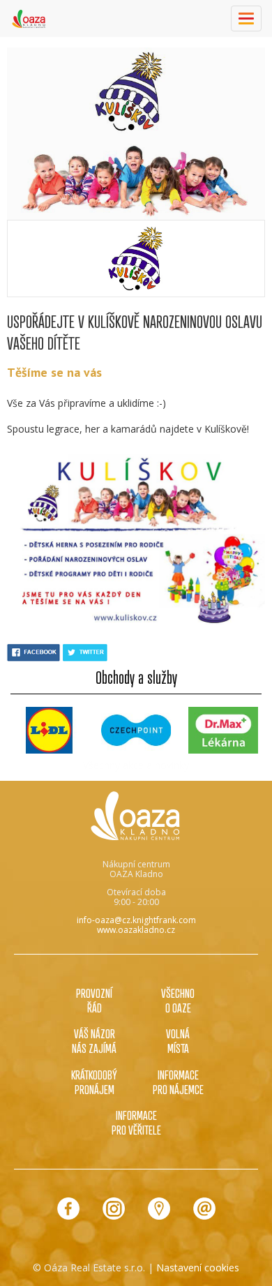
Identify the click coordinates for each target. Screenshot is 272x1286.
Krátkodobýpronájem (94, 1082)
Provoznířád (94, 1000)
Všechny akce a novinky (136, 765)
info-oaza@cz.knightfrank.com (136, 920)
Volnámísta (178, 1041)
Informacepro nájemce (178, 1082)
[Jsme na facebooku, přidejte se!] (68, 1208)
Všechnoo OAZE (178, 1000)
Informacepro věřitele (136, 1122)
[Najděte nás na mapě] (159, 1208)
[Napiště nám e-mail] (204, 1208)
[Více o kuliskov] (136, 258)
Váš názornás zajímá (94, 1041)
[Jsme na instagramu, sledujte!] (114, 1208)
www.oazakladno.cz (136, 930)
